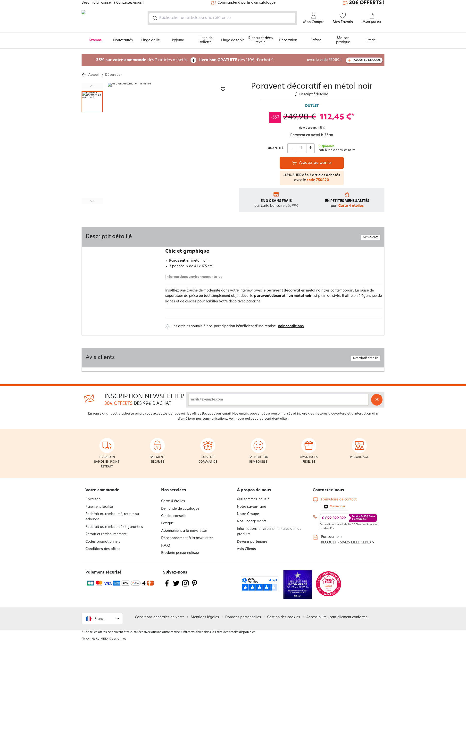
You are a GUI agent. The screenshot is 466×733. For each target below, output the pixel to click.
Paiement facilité (99, 507)
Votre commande (102, 490)
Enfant (315, 40)
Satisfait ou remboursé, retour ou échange (112, 516)
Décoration (288, 40)
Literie (371, 40)
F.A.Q (165, 546)
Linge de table (233, 40)
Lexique (167, 523)
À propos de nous (254, 490)
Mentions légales (205, 617)
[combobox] (222, 18)
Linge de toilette (206, 40)
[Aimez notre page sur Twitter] (176, 586)
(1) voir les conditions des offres (104, 638)
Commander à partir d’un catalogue (246, 3)
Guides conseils (173, 516)
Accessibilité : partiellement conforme (336, 617)
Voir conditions (291, 326)
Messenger (337, 506)
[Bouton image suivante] (92, 201)
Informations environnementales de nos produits (269, 531)
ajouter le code (367, 60)
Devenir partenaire (252, 542)
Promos (95, 40)
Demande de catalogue (180, 509)
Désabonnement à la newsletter (187, 538)
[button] (102, 618)
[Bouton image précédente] (92, 86)
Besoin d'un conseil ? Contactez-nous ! (113, 3)
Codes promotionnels (102, 542)
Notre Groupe (248, 514)
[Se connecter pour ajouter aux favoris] (223, 89)
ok (377, 399)
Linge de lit (150, 40)
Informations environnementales (193, 277)
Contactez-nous (328, 490)
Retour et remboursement (105, 534)
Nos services (173, 490)
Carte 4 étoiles (351, 206)
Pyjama (178, 40)
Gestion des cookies (283, 617)
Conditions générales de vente (159, 617)
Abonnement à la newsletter (184, 531)
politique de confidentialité (266, 418)
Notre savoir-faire (251, 507)
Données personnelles (243, 617)
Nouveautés (123, 40)
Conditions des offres (102, 549)
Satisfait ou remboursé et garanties (114, 527)
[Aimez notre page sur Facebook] (167, 586)
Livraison (92, 499)
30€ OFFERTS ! (366, 2)
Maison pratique (343, 40)
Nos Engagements (251, 521)
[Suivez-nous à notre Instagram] (185, 586)
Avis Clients (246, 549)
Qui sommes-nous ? (253, 499)
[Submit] (154, 18)
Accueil (93, 74)
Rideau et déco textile (260, 40)
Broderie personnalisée (180, 553)
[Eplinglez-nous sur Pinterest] (195, 586)
